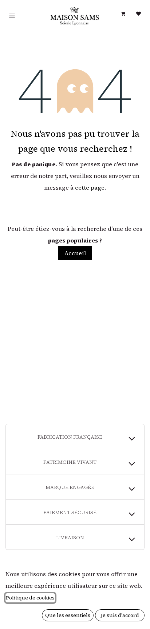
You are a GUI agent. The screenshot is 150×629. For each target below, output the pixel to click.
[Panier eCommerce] (123, 14)
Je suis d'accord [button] (120, 615)
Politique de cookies (30, 597)
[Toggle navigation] (12, 16)
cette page (89, 187)
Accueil (75, 253)
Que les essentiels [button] (67, 615)
